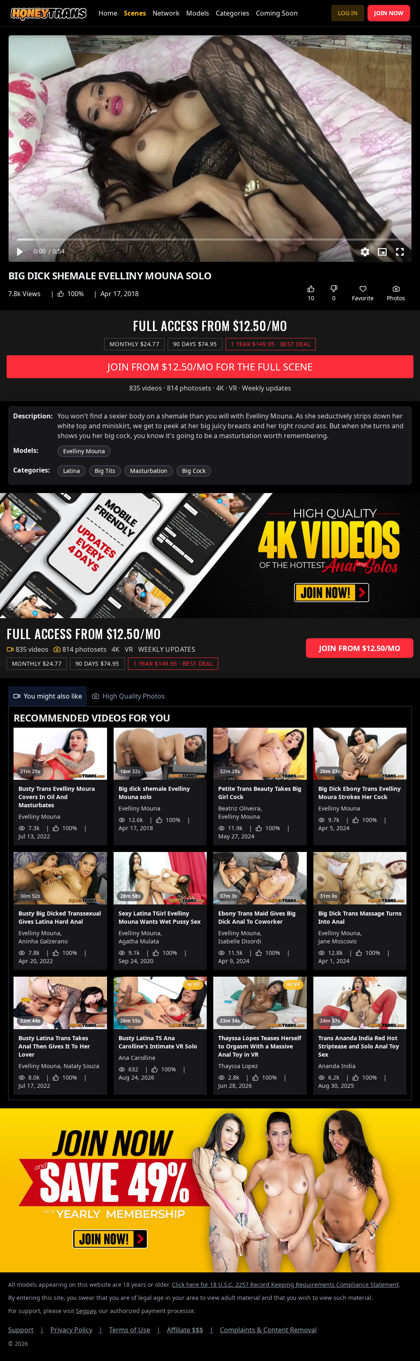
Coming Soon (277, 13)
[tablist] (210, 696)
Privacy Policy (76, 1329)
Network (166, 13)
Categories (232, 13)
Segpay (86, 1311)
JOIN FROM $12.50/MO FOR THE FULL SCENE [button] (210, 366)
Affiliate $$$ (190, 1329)
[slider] (210, 239)
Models (197, 13)
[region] (210, 148)
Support (26, 1329)
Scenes (135, 13)
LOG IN (348, 13)
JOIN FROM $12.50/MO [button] (359, 648)
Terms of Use (134, 1329)
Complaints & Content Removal (268, 1329)
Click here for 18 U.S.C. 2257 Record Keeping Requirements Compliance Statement (285, 1284)
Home (107, 13)
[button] (19, 252)
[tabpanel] (210, 903)
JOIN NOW (389, 13)
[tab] (47, 696)
